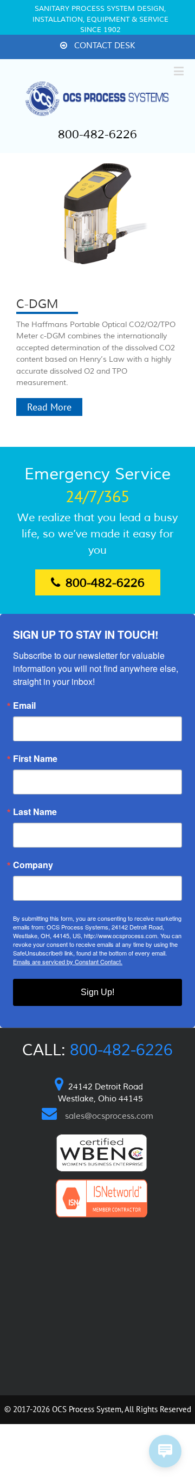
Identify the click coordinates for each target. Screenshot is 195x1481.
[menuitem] (97, 47)
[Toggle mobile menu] (179, 70)
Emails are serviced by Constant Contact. (67, 961)
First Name (35, 758)
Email (24, 705)
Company (33, 865)
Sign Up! (97, 992)
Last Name (35, 811)
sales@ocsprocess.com (109, 1116)
